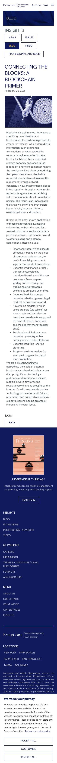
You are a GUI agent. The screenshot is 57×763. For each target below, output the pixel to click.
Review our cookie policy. (38, 731)
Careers (8, 551)
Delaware (21, 665)
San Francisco (31, 659)
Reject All (28, 757)
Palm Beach (11, 659)
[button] (12, 422)
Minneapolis (27, 652)
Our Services (11, 609)
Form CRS (9, 571)
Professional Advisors (18, 530)
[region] (28, 728)
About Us (9, 593)
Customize (28, 748)
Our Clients (11, 599)
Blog (6, 519)
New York (10, 652)
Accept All (28, 740)
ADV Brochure (12, 577)
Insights (8, 615)
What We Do (11, 604)
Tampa (8, 665)
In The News (10, 524)
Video (7, 535)
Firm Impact (10, 557)
